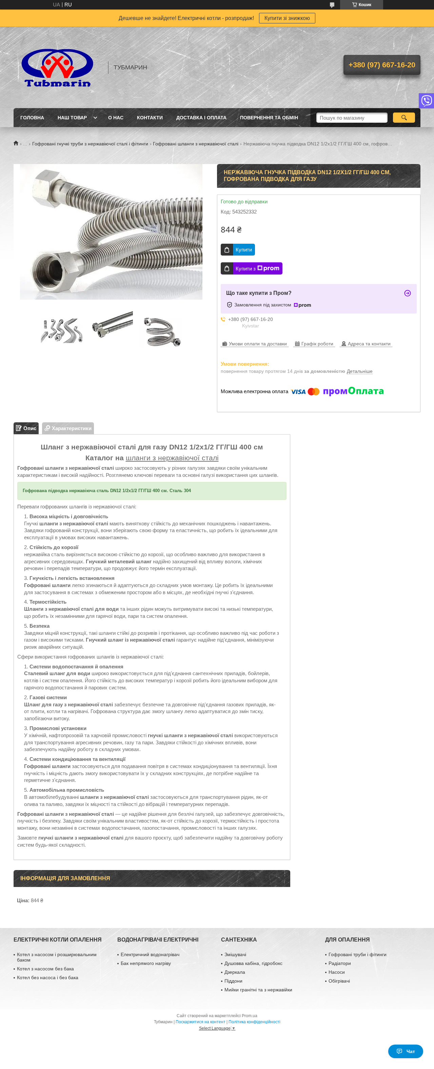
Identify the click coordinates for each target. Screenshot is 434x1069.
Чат (411, 1051)
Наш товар (72, 117)
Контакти (150, 117)
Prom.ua (249, 1015)
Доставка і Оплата (201, 117)
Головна (32, 117)
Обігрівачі (339, 981)
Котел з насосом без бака (45, 968)
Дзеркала (234, 972)
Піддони (233, 981)
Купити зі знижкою (287, 18)
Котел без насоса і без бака (47, 977)
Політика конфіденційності (254, 1022)
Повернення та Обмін (269, 117)
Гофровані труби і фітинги (358, 954)
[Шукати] (404, 118)
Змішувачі (235, 954)
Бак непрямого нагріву (146, 963)
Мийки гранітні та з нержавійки (258, 989)
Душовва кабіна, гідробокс (253, 963)
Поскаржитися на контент (200, 1022)
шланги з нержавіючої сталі (172, 458)
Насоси (337, 972)
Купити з (246, 268)
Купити (244, 250)
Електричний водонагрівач (150, 954)
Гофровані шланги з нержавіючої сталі (195, 143)
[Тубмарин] (58, 67)
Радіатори (340, 963)
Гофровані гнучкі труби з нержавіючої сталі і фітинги (90, 143)
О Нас (115, 117)
